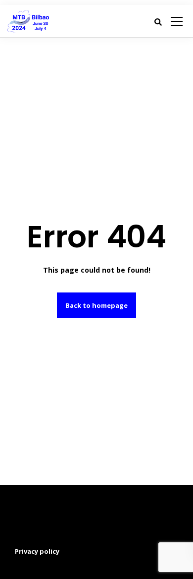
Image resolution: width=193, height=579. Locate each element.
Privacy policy (37, 551)
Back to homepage (96, 305)
